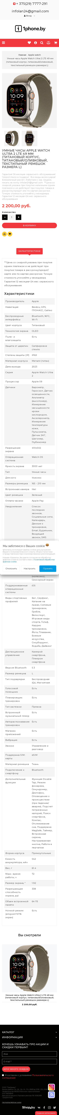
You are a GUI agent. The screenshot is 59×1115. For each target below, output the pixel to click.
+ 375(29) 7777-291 (31, 4)
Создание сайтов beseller (46, 1113)
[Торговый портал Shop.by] (28, 1108)
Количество (9, 212)
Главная (22, 55)
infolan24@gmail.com (30, 11)
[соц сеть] (51, 1094)
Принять (47, 568)
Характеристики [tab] (29, 251)
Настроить (29, 568)
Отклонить (11, 568)
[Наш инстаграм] (51, 1087)
